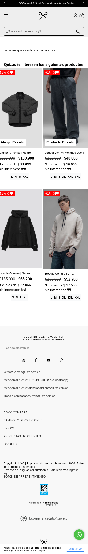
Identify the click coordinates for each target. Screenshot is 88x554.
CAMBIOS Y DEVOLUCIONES (23, 420)
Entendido (75, 549)
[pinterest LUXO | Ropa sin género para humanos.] (61, 360)
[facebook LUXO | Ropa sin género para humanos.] (36, 360)
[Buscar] (81, 31)
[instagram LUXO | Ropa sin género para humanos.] (23, 360)
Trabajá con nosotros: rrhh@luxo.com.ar (29, 396)
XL (64, 176)
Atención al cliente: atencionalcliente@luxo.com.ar (36, 388)
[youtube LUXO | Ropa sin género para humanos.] (49, 360)
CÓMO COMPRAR (15, 412)
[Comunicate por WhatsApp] (79, 534)
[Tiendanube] (44, 505)
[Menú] (6, 16)
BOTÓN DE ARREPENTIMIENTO (25, 476)
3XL (77, 176)
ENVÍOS (9, 428)
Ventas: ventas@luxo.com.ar (22, 372)
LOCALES (10, 444)
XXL (25, 176)
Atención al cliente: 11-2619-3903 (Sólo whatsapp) (36, 380)
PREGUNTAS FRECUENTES (22, 436)
